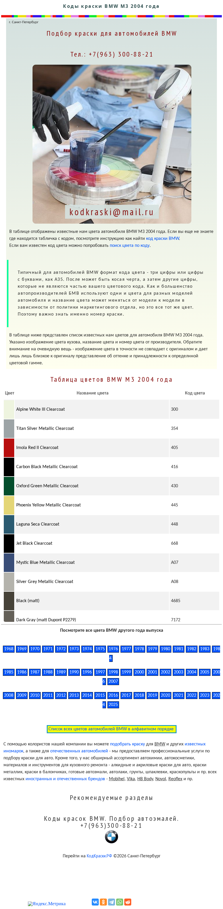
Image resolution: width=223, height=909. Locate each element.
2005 (204, 672)
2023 (204, 695)
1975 (100, 649)
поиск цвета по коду (130, 245)
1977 (126, 649)
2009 (21, 695)
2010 (34, 695)
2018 (139, 695)
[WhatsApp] (119, 902)
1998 (113, 672)
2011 (48, 695)
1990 (74, 672)
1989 (61, 672)
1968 (8, 649)
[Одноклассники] (103, 902)
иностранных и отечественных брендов (65, 779)
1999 (126, 672)
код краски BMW (162, 238)
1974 (87, 649)
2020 (165, 695)
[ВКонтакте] (95, 902)
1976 (113, 649)
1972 (61, 649)
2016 (113, 695)
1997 (100, 672)
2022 (191, 695)
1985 (8, 672)
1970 (34, 649)
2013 (74, 695)
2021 (178, 695)
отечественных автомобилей (79, 751)
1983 (204, 649)
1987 (34, 672)
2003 (178, 672)
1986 (21, 672)
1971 (48, 649)
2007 (113, 681)
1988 (48, 672)
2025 (113, 704)
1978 (139, 649)
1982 (191, 649)
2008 (8, 695)
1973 (74, 649)
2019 (152, 695)
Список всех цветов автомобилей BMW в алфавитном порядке (111, 729)
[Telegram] (111, 902)
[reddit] (127, 902)
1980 (165, 649)
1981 (178, 649)
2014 (87, 695)
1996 (87, 672)
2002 (165, 672)
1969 (21, 649)
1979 (152, 649)
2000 (139, 672)
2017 (126, 695)
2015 (100, 695)
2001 (152, 672)
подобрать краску (127, 744)
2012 (61, 695)
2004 (191, 672)
